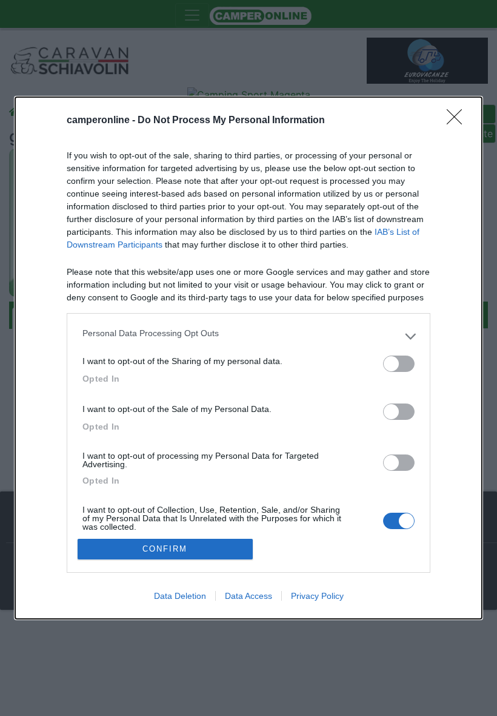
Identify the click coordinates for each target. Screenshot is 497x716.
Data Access (248, 596)
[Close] (458, 120)
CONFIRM (164, 548)
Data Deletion (180, 596)
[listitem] (248, 336)
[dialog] (248, 358)
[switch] (399, 364)
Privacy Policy (317, 596)
